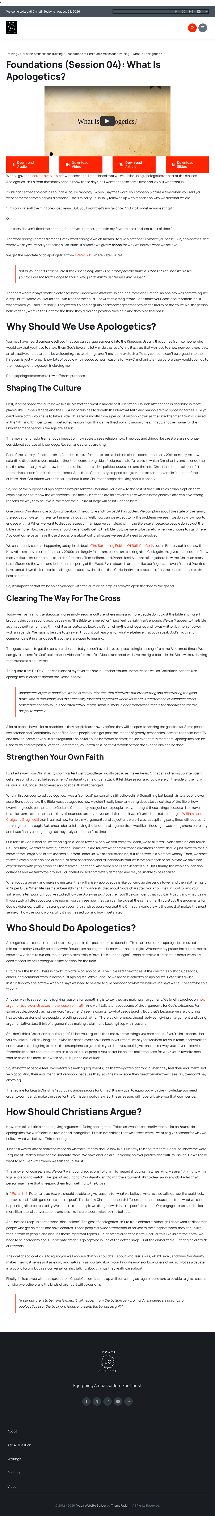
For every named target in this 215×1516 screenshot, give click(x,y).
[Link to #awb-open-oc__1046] (192, 27)
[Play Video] (107, 121)
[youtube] (199, 11)
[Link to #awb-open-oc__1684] (202, 27)
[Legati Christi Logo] (11, 23)
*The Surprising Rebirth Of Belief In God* (121, 545)
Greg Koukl (30, 819)
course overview (45, 175)
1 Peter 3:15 (83, 255)
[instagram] (191, 11)
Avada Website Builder (91, 1505)
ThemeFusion (120, 1505)
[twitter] (183, 11)
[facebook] (176, 11)
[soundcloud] (206, 11)
